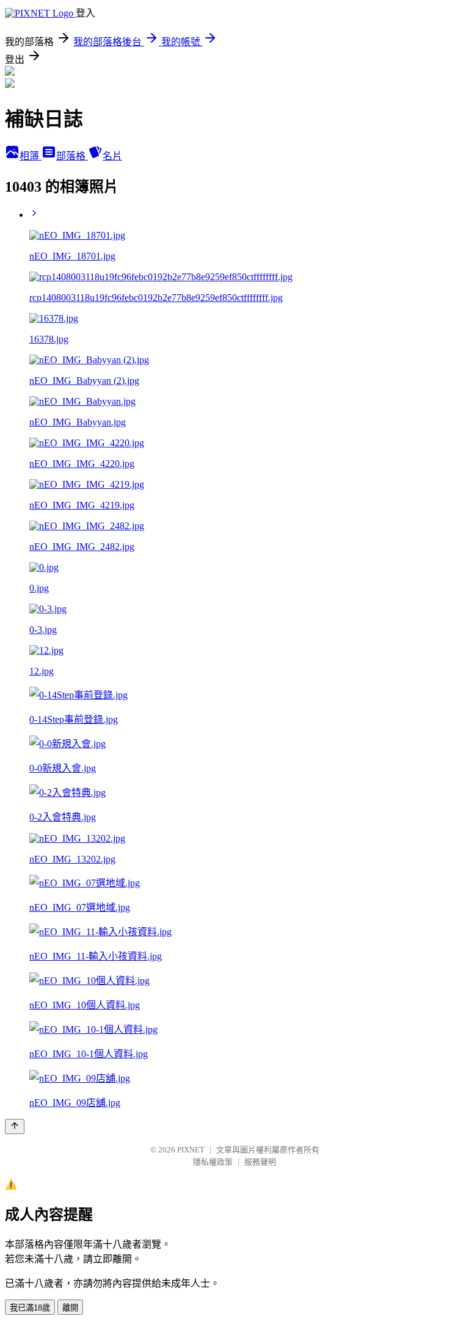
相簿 (31, 156)
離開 (70, 1307)
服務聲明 (260, 1161)
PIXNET (191, 1149)
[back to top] (14, 1126)
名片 (112, 156)
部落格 (72, 156)
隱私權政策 (213, 1161)
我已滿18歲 (30, 1307)
